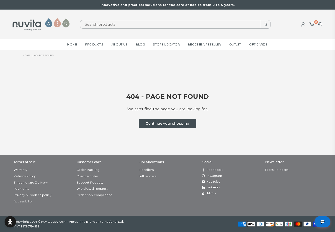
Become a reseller (204, 44)
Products (94, 44)
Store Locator (166, 44)
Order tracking (88, 169)
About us (119, 44)
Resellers (146, 169)
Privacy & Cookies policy (33, 195)
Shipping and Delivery (31, 182)
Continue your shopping (167, 123)
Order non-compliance (94, 195)
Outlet (235, 44)
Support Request (90, 182)
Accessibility (23, 201)
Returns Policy (25, 176)
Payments (21, 188)
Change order (87, 176)
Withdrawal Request (92, 188)
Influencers (148, 176)
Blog (140, 44)
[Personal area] (303, 24)
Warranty (21, 169)
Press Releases (276, 169)
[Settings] (319, 24)
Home (72, 44)
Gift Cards (258, 44)
